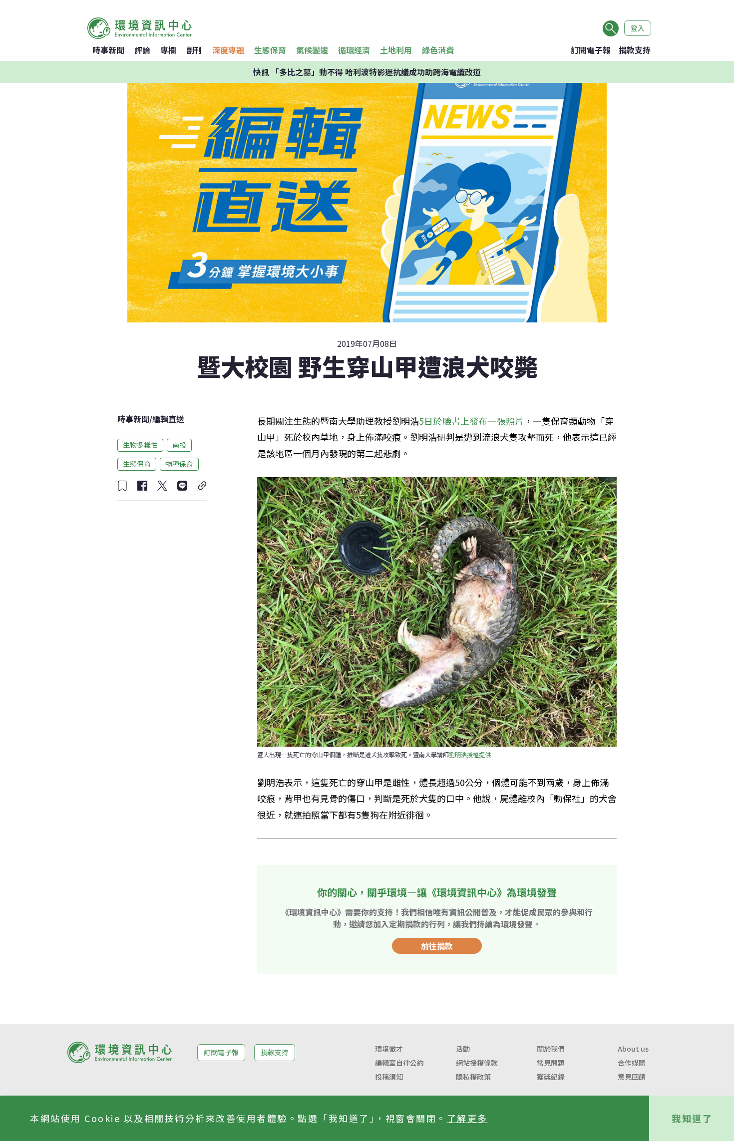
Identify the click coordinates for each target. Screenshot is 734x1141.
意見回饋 (632, 1077)
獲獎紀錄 (551, 1077)
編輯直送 (168, 419)
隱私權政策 (473, 1077)
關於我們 (551, 1049)
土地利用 (396, 50)
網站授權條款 (477, 1063)
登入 (638, 28)
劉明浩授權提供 (470, 754)
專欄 (168, 50)
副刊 (194, 50)
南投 (179, 445)
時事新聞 (108, 50)
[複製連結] (202, 486)
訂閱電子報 (591, 50)
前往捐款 (437, 946)
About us (633, 1049)
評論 (142, 50)
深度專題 (228, 50)
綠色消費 (438, 50)
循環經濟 (354, 50)
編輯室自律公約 (399, 1063)
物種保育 (179, 464)
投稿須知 (389, 1077)
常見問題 (551, 1063)
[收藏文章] (122, 486)
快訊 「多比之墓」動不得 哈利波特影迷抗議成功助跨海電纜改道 (367, 72)
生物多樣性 (140, 445)
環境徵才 (389, 1049)
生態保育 (270, 50)
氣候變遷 (312, 50)
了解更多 (467, 1118)
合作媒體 (632, 1063)
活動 (463, 1049)
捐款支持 (635, 50)
